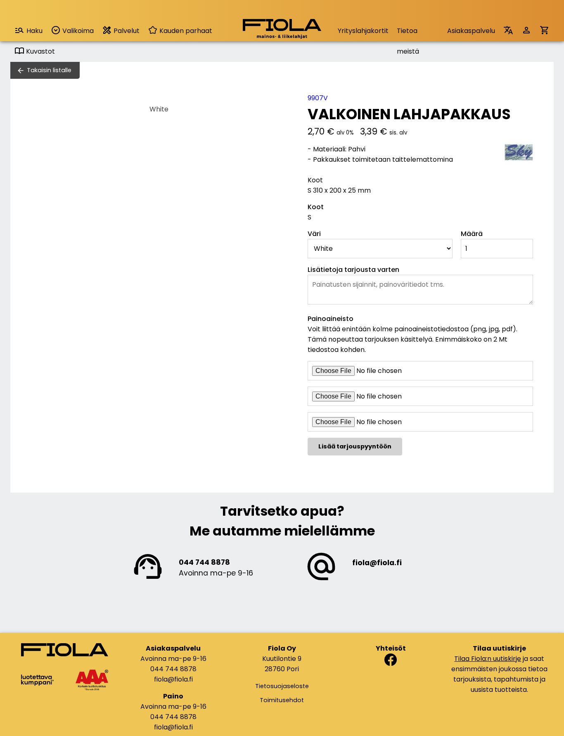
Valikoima (77, 30)
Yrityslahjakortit (363, 30)
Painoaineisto (330, 318)
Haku (34, 30)
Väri (314, 233)
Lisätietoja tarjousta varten (353, 269)
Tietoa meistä (408, 33)
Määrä (472, 233)
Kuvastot (39, 51)
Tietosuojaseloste (282, 686)
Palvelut (126, 30)
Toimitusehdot (282, 700)
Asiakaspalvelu (471, 30)
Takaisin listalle (49, 70)
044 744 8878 (204, 562)
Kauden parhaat (185, 30)
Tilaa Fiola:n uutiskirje (487, 658)
